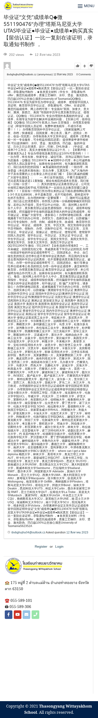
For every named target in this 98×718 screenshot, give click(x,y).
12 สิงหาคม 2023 (77, 532)
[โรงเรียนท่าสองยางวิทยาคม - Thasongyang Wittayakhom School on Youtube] (17, 614)
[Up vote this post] (77, 66)
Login (59, 546)
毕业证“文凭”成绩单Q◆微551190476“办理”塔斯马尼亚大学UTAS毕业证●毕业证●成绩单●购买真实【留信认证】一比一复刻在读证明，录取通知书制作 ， (48, 31)
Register (41, 546)
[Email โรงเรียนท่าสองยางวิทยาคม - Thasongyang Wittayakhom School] (26, 614)
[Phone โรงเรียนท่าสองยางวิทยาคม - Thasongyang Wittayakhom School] (35, 614)
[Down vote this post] (91, 66)
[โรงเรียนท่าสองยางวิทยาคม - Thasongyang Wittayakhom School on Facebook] (8, 614)
